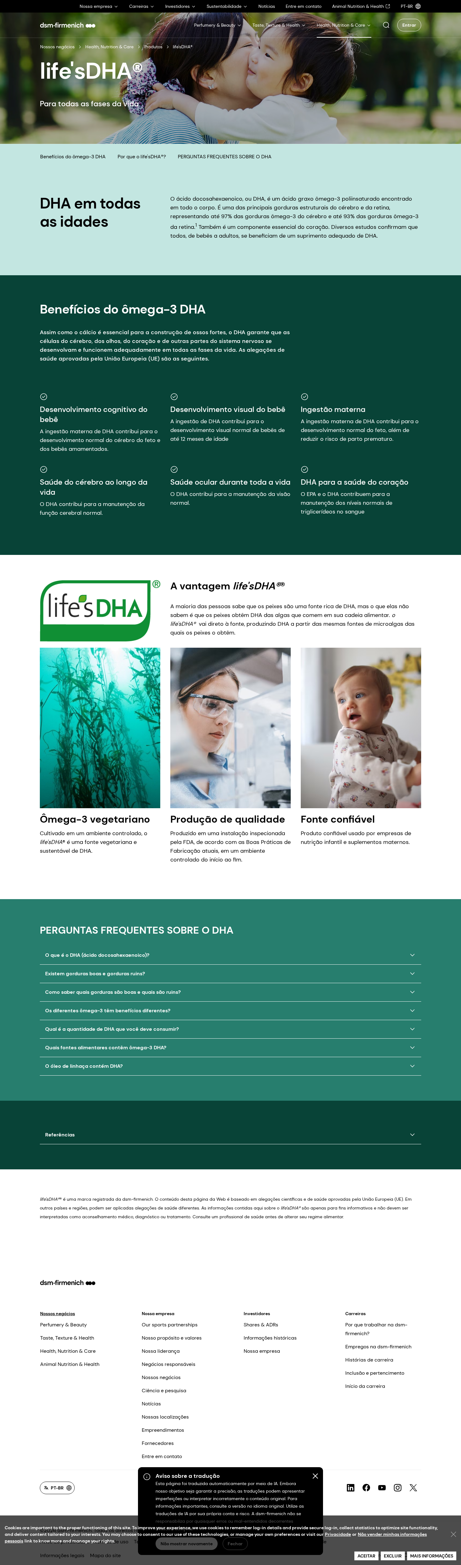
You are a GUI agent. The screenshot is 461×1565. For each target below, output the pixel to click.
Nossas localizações (165, 1417)
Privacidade (338, 1534)
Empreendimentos (163, 1430)
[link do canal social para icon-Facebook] (366, 1488)
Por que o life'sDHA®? (142, 156)
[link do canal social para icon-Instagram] (397, 1488)
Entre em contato (162, 1456)
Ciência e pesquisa (164, 1390)
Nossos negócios (57, 47)
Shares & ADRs (261, 1324)
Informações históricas (270, 1338)
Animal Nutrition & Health (69, 1364)
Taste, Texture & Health (67, 1338)
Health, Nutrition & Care (109, 47)
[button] (386, 25)
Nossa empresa (158, 1313)
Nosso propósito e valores (172, 1338)
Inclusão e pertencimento (374, 1373)
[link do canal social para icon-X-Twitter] (413, 1488)
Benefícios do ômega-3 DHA (73, 156)
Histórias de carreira (369, 1360)
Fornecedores (158, 1443)
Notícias (151, 1403)
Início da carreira (365, 1386)
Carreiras (355, 1313)
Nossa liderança (161, 1351)
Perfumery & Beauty (63, 1324)
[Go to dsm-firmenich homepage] (68, 25)
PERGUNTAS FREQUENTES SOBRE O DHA (225, 156)
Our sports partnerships (170, 1324)
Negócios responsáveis (168, 1364)
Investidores (257, 1313)
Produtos (153, 47)
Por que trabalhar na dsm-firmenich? (376, 1329)
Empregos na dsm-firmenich (378, 1346)
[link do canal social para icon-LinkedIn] (350, 1488)
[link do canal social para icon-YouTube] (382, 1488)
